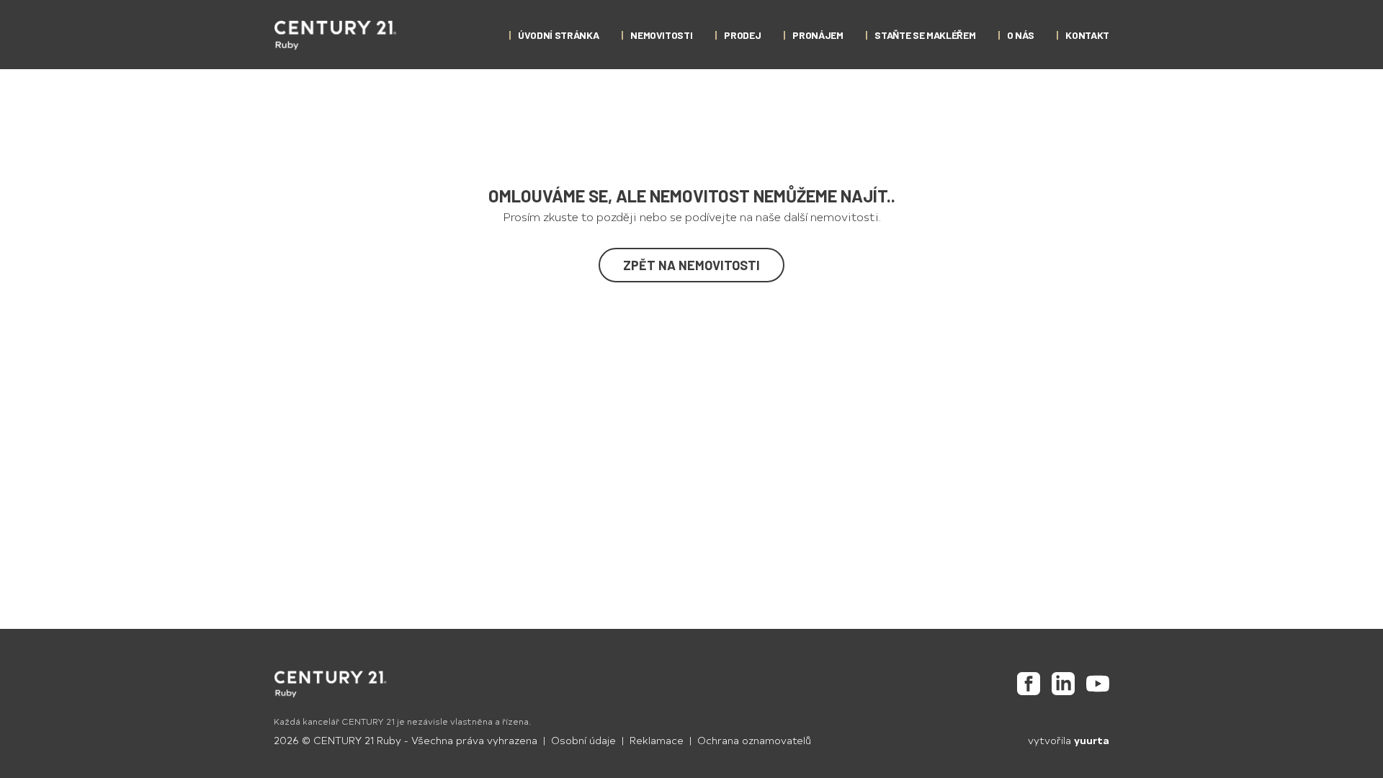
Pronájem (817, 35)
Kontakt (1087, 35)
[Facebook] (1028, 683)
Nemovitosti (661, 35)
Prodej (742, 35)
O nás (1020, 35)
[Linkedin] (1063, 683)
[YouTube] (1097, 683)
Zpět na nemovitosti (691, 265)
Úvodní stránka (558, 35)
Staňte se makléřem (924, 35)
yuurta (1091, 740)
